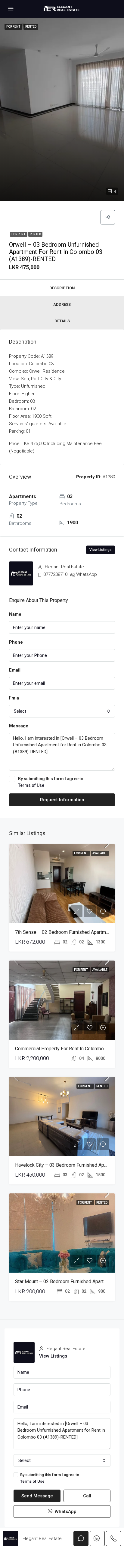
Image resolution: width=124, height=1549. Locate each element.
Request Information (62, 799)
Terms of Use (31, 785)
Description (62, 288)
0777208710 (55, 574)
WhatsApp (86, 574)
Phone (16, 642)
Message (18, 726)
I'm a (14, 698)
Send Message (37, 1496)
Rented (35, 234)
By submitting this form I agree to (50, 782)
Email (14, 670)
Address (62, 304)
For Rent (18, 234)
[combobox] (62, 711)
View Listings (100, 550)
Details (62, 321)
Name (15, 614)
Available (99, 853)
